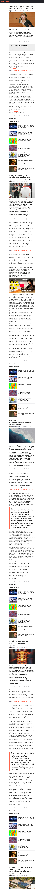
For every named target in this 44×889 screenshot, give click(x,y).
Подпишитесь (21, 48)
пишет (14, 67)
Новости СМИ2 (12, 118)
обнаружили (17, 445)
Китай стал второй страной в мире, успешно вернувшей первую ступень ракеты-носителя (22, 71)
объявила (12, 667)
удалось (16, 110)
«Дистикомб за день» (18, 267)
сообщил (11, 707)
